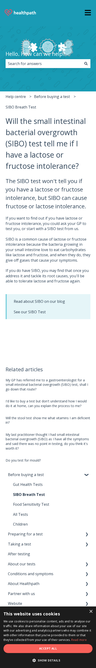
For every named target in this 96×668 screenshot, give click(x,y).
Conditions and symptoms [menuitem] (30, 573)
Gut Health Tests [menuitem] (28, 484)
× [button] (91, 611)
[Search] (86, 63)
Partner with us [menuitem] (21, 593)
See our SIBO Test (30, 311)
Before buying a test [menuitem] (26, 474)
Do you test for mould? (23, 460)
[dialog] (48, 637)
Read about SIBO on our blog (39, 301)
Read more (79, 640)
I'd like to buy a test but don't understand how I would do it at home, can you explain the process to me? (46, 403)
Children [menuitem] (20, 524)
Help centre (16, 96)
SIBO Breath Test (21, 107)
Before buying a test (52, 96)
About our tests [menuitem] (21, 564)
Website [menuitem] (15, 603)
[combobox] (44, 63)
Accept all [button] (48, 648)
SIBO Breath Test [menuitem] (29, 494)
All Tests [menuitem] (20, 514)
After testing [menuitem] (19, 553)
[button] (86, 475)
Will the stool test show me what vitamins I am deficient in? (48, 420)
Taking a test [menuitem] (19, 544)
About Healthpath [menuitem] (23, 583)
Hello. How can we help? (35, 54)
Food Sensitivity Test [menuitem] (31, 504)
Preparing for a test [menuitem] (25, 534)
